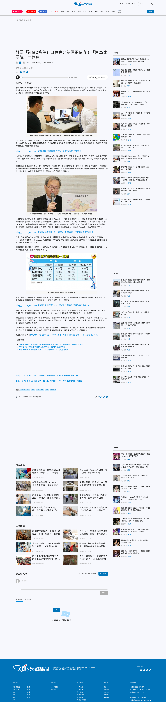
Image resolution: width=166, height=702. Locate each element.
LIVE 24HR (18, 11)
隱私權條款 (80, 695)
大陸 (96, 11)
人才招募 (80, 689)
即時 (50, 11)
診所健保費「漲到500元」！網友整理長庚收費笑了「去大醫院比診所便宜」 (23, 511)
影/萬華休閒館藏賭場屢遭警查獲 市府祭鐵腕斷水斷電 (116, 293)
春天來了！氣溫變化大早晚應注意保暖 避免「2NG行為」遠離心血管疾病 (70, 535)
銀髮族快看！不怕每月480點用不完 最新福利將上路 (70, 499)
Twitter (138, 670)
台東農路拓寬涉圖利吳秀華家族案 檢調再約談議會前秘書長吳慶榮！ (116, 282)
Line (147, 670)
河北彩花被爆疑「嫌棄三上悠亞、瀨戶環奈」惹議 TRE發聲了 (116, 488)
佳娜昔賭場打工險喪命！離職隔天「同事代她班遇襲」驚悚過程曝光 (116, 510)
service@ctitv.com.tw (144, 700)
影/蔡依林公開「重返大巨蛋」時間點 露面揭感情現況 (116, 542)
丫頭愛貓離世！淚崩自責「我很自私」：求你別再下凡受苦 (116, 478)
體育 (79, 11)
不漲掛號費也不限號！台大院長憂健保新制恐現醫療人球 (70, 486)
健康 (107, 11)
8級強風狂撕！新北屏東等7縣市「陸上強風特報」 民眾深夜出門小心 (116, 104)
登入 (150, 11)
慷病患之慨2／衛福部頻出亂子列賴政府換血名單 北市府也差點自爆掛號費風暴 (51, 344)
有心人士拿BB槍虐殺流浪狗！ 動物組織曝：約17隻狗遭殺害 (43, 350)
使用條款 (80, 692)
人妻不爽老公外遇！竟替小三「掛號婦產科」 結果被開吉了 (70, 511)
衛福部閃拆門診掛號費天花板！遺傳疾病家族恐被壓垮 (70, 547)
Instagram (144, 670)
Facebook (141, 670)
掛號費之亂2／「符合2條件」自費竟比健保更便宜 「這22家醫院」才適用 (69, 335)
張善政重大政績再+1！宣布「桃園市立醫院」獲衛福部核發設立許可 (116, 158)
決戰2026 (43, 11)
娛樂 (73, 11)
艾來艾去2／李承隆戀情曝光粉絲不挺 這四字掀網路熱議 (42, 347)
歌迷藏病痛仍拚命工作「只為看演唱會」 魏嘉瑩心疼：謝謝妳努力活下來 (116, 531)
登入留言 (103, 574)
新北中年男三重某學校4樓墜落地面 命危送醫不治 (116, 379)
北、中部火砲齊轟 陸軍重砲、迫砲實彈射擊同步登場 (116, 115)
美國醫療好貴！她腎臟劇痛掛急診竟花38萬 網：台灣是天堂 (23, 473)
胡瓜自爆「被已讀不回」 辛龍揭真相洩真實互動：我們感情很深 (116, 553)
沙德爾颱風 (31, 11)
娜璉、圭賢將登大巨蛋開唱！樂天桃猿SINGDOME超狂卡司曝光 (116, 456)
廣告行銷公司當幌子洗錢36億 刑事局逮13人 (116, 314)
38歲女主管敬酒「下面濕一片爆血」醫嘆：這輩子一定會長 (23, 535)
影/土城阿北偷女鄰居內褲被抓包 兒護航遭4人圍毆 (116, 303)
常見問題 (106, 689)
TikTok (150, 670)
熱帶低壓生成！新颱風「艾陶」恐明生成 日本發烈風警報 (116, 72)
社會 (67, 11)
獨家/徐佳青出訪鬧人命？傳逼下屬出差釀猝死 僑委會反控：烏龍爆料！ (116, 61)
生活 (84, 11)
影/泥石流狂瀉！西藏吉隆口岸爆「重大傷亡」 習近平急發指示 (116, 147)
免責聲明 (80, 697)
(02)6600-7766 (139, 692)
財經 (113, 11)
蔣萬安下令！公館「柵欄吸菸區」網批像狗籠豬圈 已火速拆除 (116, 191)
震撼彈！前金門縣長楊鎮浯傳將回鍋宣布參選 (116, 94)
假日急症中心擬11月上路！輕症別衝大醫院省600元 (70, 473)
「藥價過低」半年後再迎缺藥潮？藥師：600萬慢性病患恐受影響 (23, 547)
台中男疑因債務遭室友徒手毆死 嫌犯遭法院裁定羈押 (116, 336)
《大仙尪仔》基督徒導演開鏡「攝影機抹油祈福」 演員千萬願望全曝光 (116, 521)
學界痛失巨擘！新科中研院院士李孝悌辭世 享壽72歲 (116, 201)
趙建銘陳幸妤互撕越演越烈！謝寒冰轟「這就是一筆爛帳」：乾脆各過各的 (116, 180)
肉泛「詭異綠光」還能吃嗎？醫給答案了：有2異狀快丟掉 (70, 560)
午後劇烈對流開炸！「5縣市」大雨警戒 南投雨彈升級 (116, 137)
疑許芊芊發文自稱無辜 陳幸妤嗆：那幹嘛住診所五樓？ (116, 126)
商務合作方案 (81, 700)
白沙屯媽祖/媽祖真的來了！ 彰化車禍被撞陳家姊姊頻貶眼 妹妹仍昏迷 (23, 560)
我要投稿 (106, 697)
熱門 (56, 11)
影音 (101, 11)
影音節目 (54, 689)
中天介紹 (80, 687)
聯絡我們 (106, 692)
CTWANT (34, 335)
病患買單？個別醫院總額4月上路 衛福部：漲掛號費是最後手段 (23, 499)
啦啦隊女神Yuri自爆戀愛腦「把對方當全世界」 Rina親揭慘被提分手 (116, 499)
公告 (105, 687)
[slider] (44, 77)
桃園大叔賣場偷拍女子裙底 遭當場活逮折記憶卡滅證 (116, 368)
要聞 (62, 11)
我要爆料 (106, 695)
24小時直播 (54, 687)
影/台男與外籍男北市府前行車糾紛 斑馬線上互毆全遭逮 (116, 347)
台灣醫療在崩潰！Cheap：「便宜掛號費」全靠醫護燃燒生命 (23, 486)
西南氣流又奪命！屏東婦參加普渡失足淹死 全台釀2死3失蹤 (116, 325)
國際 (90, 11)
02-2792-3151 (142, 697)
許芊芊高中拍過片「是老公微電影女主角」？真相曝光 (116, 169)
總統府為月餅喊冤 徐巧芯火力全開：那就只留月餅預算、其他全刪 (116, 83)
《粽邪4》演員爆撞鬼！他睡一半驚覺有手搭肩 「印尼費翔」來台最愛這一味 (116, 467)
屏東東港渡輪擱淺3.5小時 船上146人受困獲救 (116, 357)
